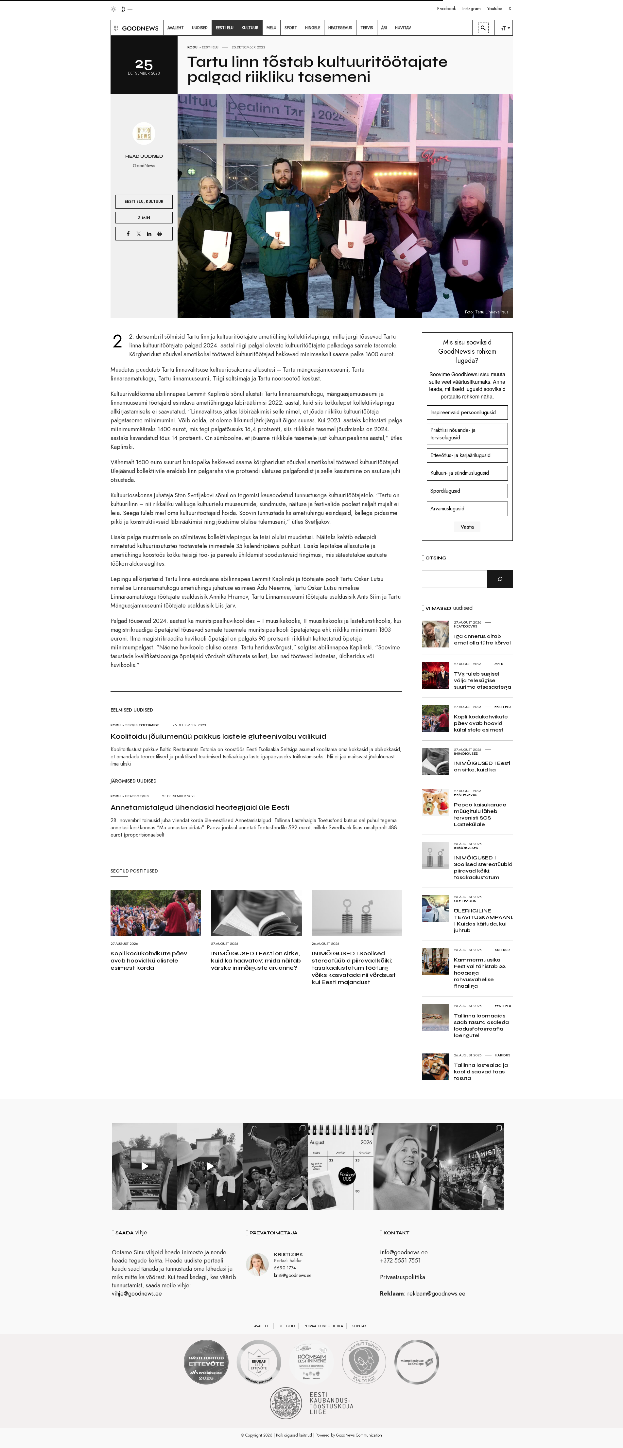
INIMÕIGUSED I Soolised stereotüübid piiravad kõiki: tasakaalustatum (483, 867)
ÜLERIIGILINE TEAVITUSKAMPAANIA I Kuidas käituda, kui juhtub (485, 920)
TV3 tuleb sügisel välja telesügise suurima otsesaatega (482, 680)
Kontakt (360, 1326)
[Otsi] (500, 579)
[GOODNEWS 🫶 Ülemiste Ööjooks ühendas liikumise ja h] (471, 1166)
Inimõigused (466, 753)
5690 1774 (285, 1268)
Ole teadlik (465, 900)
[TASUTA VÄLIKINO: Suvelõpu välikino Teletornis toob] (275, 1166)
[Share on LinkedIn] (149, 233)
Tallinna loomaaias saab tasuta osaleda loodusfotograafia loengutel (481, 1025)
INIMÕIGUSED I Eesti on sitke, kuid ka (482, 766)
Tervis (131, 725)
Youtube (494, 8)
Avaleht (262, 1326)
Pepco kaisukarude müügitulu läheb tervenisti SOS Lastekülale (480, 814)
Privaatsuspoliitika (402, 1277)
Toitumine (149, 725)
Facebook (446, 8)
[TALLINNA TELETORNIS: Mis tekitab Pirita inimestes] (144, 1166)
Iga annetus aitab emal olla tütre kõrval (482, 639)
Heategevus (137, 796)
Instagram (471, 8)
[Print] (159, 233)
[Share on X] (138, 233)
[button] (115, 27)
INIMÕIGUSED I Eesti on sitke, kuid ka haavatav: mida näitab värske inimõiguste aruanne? (256, 960)
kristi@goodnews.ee (292, 1275)
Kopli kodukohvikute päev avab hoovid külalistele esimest (481, 723)
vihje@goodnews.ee (137, 1293)
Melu (498, 663)
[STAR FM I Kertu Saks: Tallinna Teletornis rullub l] (406, 1166)
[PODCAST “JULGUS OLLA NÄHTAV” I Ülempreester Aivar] (340, 1166)
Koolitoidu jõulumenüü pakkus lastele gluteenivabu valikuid (218, 736)
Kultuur (154, 201)
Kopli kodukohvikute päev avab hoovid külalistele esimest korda (149, 960)
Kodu (192, 47)
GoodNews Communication (359, 1435)
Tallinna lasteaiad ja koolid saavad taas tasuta (481, 1071)
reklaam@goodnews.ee (436, 1293)
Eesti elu (210, 47)
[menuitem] (176, 27)
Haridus (503, 1055)
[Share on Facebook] (128, 233)
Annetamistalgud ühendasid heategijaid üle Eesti (200, 807)
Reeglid (287, 1326)
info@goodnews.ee (404, 1252)
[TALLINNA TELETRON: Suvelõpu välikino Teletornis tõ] (210, 1166)
